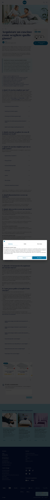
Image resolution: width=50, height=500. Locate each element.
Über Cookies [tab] (39, 243)
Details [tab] (25, 243)
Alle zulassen (39, 257)
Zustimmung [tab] (10, 243)
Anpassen (24, 257)
